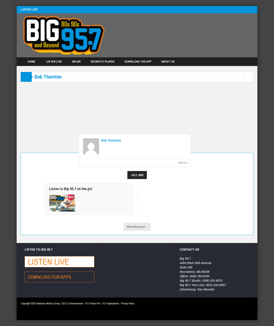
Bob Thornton (111, 140)
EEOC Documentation (72, 303)
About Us (168, 61)
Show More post (136, 227)
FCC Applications (110, 303)
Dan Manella (205, 289)
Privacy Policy (127, 303)
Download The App (138, 61)
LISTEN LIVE (29, 9)
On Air (76, 61)
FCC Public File (92, 303)
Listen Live (54, 61)
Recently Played (103, 61)
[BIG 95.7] (64, 35)
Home (31, 61)
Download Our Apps (50, 277)
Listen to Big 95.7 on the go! (70, 188)
